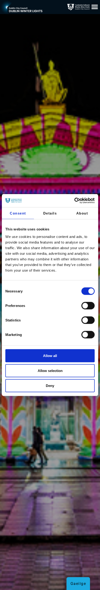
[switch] (88, 305)
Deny (50, 385)
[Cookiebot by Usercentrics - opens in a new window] (74, 201)
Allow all (50, 355)
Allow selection (50, 370)
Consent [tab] (18, 213)
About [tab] (82, 213)
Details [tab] (50, 213)
